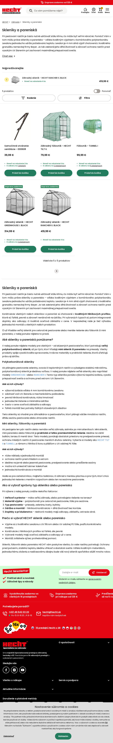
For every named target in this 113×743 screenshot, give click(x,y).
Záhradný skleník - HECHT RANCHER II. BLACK (44, 77)
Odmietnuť (8, 736)
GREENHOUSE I (18, 374)
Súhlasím (63, 736)
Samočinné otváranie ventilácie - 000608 (16, 147)
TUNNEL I (10, 443)
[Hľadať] (31, 11)
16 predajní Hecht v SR (48, 627)
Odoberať (101, 572)
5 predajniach (96, 166)
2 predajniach (60, 166)
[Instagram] (14, 670)
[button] (85, 11)
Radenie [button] (31, 98)
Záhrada (15, 22)
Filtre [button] (87, 98)
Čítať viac (7, 56)
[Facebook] (6, 670)
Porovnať (106, 91)
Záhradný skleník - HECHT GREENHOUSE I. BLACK (18, 223)
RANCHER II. (40, 374)
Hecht (5, 22)
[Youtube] (22, 670)
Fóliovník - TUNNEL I (87, 145)
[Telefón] (5, 613)
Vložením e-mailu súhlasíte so (80, 581)
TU (106, 722)
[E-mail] (38, 613)
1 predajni (22, 166)
